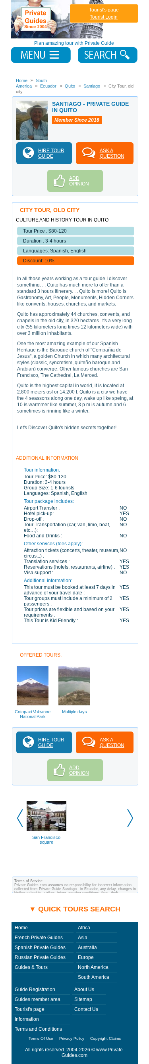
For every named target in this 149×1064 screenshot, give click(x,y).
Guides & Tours (31, 967)
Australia (87, 947)
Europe (86, 957)
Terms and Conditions (38, 1029)
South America (93, 977)
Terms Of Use (41, 1038)
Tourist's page (104, 10)
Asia (82, 937)
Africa (84, 927)
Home (21, 927)
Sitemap (83, 999)
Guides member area (37, 999)
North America (93, 967)
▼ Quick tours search (74, 909)
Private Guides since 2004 (58, 19)
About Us (84, 989)
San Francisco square (46, 839)
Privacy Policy (71, 1038)
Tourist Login (104, 17)
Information (27, 1019)
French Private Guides (39, 937)
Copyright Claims (105, 1038)
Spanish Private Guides (40, 947)
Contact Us (86, 1009)
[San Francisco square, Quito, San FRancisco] (46, 816)
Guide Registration (35, 989)
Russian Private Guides (40, 957)
